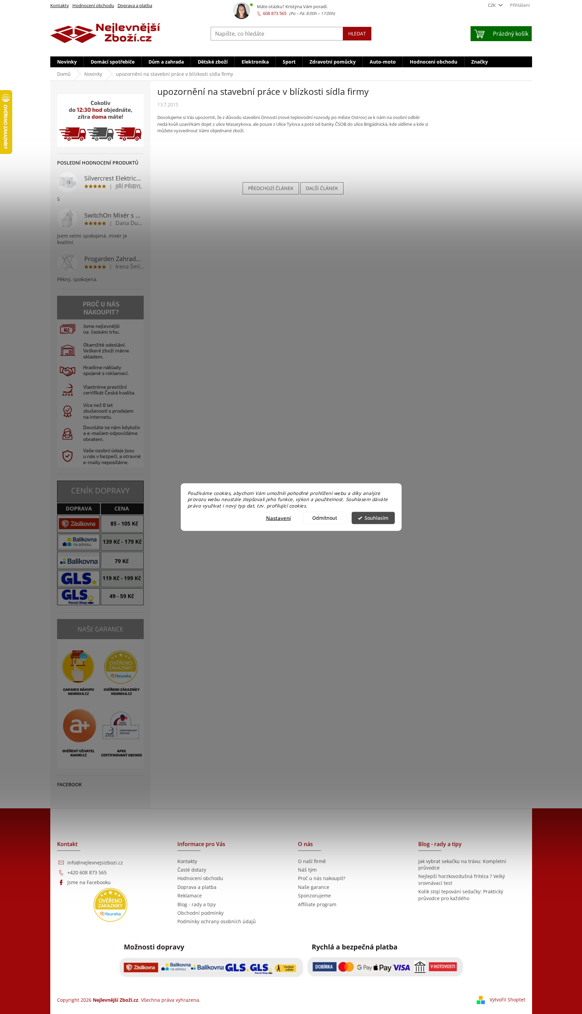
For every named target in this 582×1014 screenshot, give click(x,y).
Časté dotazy (191, 869)
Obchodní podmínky (200, 913)
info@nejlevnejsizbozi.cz (95, 862)
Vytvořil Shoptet (507, 999)
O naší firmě (312, 861)
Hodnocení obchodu (93, 5)
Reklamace (189, 895)
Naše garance (313, 887)
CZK (492, 5)
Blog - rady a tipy (196, 904)
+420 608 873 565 (87, 872)
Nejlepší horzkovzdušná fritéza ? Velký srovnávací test (461, 879)
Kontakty (59, 5)
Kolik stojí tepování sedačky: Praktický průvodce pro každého (460, 894)
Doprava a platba (135, 5)
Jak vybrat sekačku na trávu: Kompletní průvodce (462, 864)
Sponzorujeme (314, 895)
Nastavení (278, 518)
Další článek (322, 188)
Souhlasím (376, 518)
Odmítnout (324, 518)
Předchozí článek (271, 188)
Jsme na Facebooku (89, 882)
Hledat (357, 33)
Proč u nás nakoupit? (321, 878)
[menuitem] (67, 61)
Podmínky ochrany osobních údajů (216, 921)
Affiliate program (317, 904)
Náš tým (307, 869)
